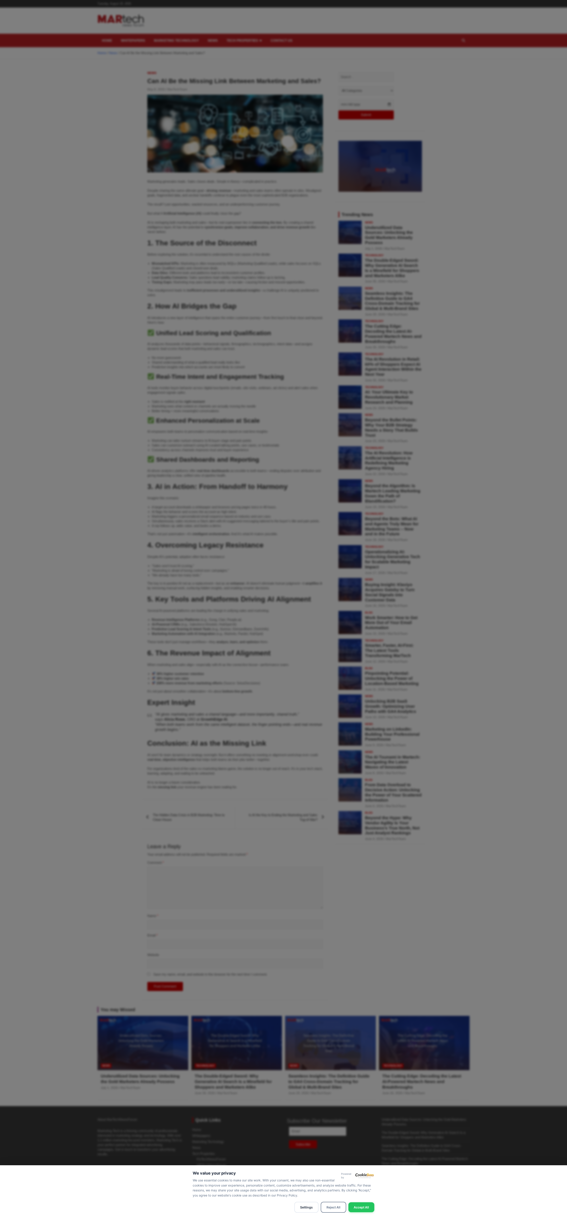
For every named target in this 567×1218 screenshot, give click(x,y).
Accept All (361, 1207)
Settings (306, 1207)
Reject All (333, 1207)
